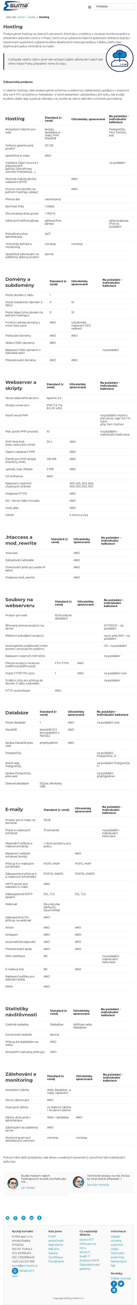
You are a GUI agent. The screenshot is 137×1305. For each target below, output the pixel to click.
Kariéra (53, 1253)
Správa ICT (87, 1239)
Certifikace (55, 1257)
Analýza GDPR (89, 1260)
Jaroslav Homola (98, 1184)
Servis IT (85, 1252)
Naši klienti (55, 1244)
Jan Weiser (28, 1187)
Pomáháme (56, 1261)
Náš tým (53, 1249)
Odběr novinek (121, 1278)
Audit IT (85, 1256)
